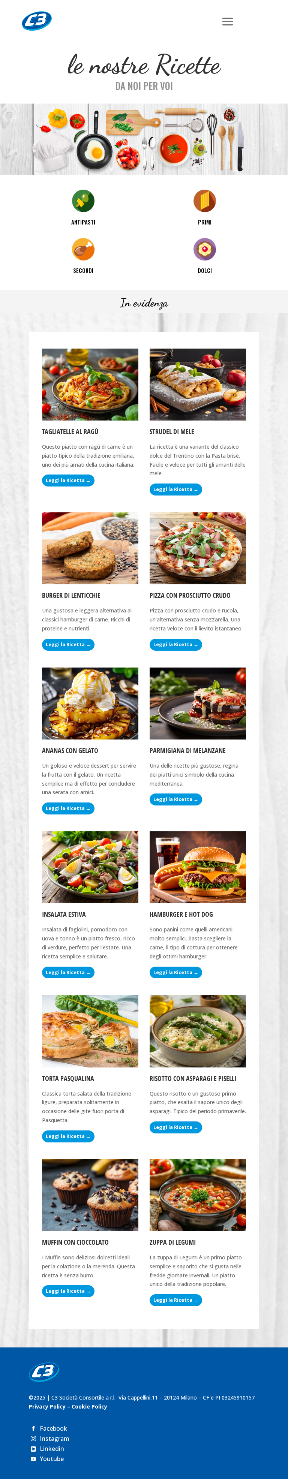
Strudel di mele (172, 431)
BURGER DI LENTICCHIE (71, 595)
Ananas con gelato (70, 750)
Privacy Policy (47, 1406)
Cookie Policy (89, 1406)
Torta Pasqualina (68, 1078)
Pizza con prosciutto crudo (190, 595)
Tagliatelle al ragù (70, 431)
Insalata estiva (64, 914)
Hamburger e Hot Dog (181, 914)
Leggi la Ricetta (65, 480)
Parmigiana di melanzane (188, 750)
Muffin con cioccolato (75, 1242)
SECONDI (83, 270)
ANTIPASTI (83, 222)
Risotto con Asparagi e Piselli (193, 1078)
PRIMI (205, 222)
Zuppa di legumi (173, 1242)
